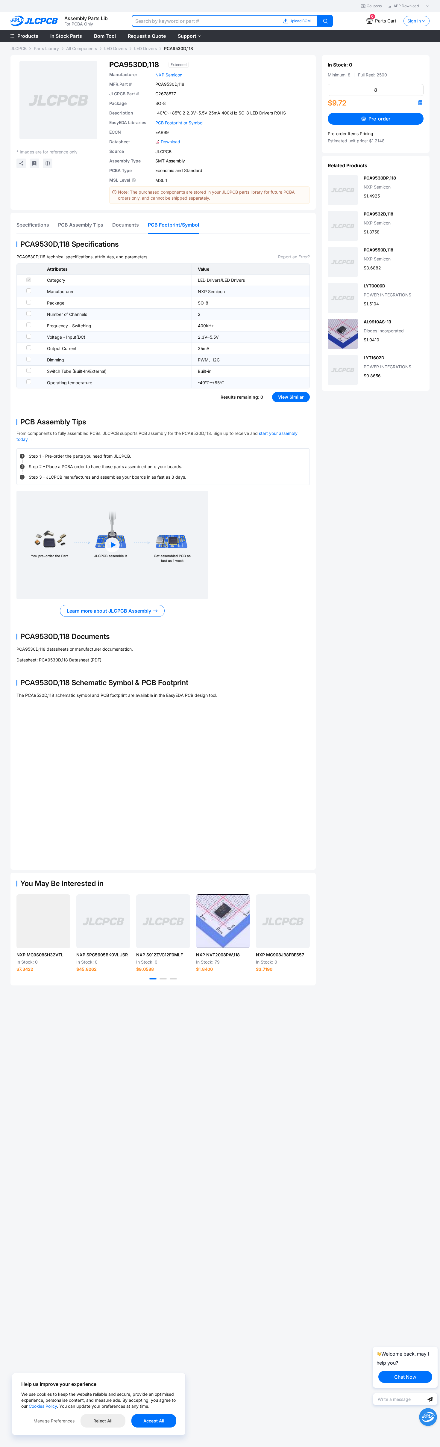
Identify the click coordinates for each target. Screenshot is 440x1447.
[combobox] (203, 21)
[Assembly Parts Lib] (34, 21)
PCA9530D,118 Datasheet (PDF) (70, 659)
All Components (81, 48)
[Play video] (112, 544)
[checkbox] (28, 280)
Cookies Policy (43, 1406)
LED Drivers (115, 48)
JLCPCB (18, 48)
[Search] (325, 21)
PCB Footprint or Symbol (179, 122)
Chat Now (405, 1377)
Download (170, 141)
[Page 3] (173, 978)
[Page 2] (163, 978)
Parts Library (46, 48)
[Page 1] (153, 978)
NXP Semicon (168, 74)
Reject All (103, 1420)
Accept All (153, 1420)
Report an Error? (294, 256)
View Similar (291, 397)
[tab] (32, 225)
